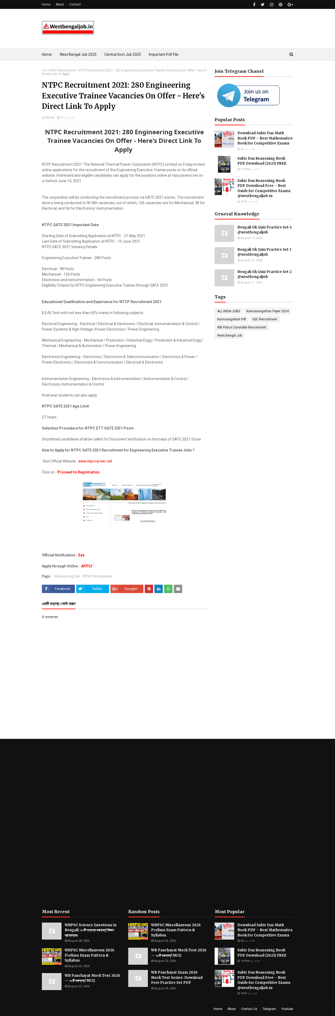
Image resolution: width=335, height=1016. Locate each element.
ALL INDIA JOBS (228, 311)
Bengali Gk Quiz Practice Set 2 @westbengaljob (264, 274)
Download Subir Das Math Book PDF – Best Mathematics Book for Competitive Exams (265, 138)
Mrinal (50, 117)
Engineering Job (67, 576)
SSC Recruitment (265, 319)
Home (46, 4)
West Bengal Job (229, 335)
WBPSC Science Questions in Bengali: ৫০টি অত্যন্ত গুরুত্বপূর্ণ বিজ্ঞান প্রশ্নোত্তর (90, 930)
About (60, 4)
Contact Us (249, 1009)
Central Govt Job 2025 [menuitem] (122, 54)
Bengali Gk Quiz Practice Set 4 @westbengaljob (264, 230)
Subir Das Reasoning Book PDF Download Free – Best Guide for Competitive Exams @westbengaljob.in (264, 188)
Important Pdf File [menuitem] (163, 54)
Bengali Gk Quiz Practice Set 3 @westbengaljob (264, 252)
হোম (44, 70)
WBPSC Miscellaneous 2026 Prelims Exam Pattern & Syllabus (89, 955)
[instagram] (272, 4)
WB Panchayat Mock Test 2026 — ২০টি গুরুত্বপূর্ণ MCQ (92, 978)
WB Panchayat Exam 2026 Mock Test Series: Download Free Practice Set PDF (177, 977)
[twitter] (262, 4)
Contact (75, 4)
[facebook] (254, 4)
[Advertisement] (81, 823)
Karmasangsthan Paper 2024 (268, 311)
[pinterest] (280, 4)
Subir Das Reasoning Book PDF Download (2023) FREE (261, 161)
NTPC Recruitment (62, 70)
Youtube (287, 1009)
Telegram (269, 1009)
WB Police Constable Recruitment (241, 327)
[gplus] (289, 4)
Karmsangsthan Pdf (231, 319)
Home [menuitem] (47, 54)
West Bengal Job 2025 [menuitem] (78, 54)
